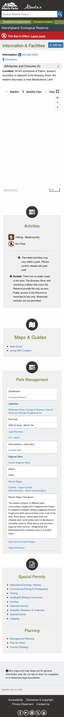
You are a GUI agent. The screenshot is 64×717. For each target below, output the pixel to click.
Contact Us (42, 704)
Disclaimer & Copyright (39, 700)
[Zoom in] (57, 97)
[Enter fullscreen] (57, 91)
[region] (32, 140)
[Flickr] (26, 712)
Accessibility (15, 700)
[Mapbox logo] (10, 190)
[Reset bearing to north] (57, 107)
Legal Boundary (15, 431)
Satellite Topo (34, 91)
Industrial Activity (19, 605)
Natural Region (15, 481)
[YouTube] (43, 712)
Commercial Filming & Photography (29, 589)
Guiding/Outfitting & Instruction (26, 597)
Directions (10, 59)
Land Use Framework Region (21, 541)
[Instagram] (32, 712)
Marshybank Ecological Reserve (16, 22)
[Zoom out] (57, 102)
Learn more (38, 36)
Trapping (14, 618)
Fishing (14, 593)
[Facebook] (20, 712)
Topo (52, 91)
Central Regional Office (19, 462)
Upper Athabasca (16, 547)
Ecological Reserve (17, 397)
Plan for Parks (17, 642)
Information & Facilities (43, 22)
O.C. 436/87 (14, 437)
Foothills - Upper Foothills (20, 487)
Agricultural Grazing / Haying (25, 584)
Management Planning (22, 638)
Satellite (14, 91)
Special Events (18, 614)
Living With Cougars (21, 350)
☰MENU (55, 45)
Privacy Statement (22, 704)
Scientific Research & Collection (27, 610)
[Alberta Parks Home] (12, 6)
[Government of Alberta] (31, 6)
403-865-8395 (29, 54)
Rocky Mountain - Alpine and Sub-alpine (27, 490)
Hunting (14, 601)
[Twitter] (38, 712)
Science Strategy (19, 647)
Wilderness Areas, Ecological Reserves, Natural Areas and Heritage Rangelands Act (30, 411)
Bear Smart (16, 346)
